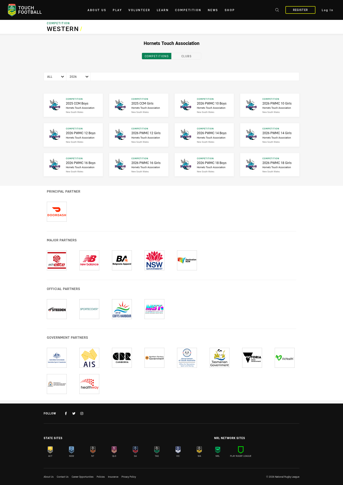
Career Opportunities (82, 476)
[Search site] (277, 10)
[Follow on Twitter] (73, 413)
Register (300, 10)
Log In (327, 10)
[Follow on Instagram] (81, 413)
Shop (230, 10)
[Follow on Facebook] (65, 413)
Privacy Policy (128, 476)
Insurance (113, 476)
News (213, 10)
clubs (186, 56)
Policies (101, 476)
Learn (163, 10)
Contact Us (62, 476)
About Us (97, 10)
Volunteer (139, 10)
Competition (188, 10)
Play (117, 10)
